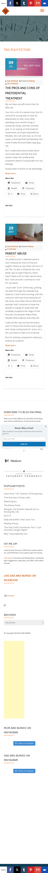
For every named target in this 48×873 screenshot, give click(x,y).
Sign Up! (24, 444)
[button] (24, 428)
